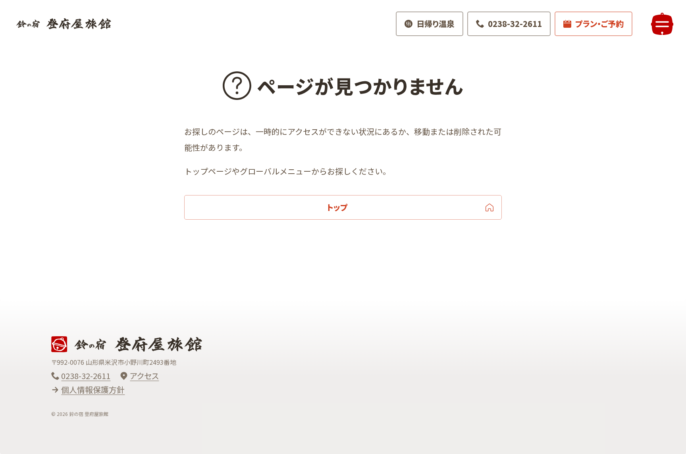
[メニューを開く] (662, 24)
